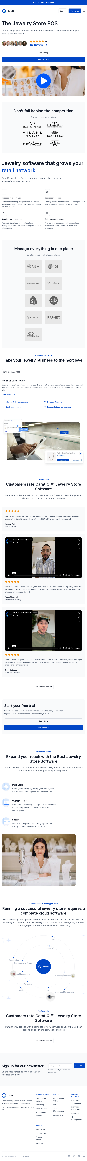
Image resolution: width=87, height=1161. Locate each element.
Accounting (58, 1115)
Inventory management (76, 1101)
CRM (55, 1105)
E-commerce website (41, 1099)
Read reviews (36, 45)
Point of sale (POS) (58, 1099)
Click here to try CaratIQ (43, 2)
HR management (76, 1118)
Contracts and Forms (75, 1108)
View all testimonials (43, 687)
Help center (41, 1129)
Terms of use (41, 1133)
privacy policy (53, 1072)
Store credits (41, 1108)
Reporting (75, 1113)
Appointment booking (41, 1113)
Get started (74, 11)
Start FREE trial (43, 59)
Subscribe (79, 1066)
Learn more (6, 394)
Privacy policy (39, 1138)
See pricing (43, 53)
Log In (62, 11)
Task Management (58, 1109)
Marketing (40, 1105)
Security (39, 1143)
